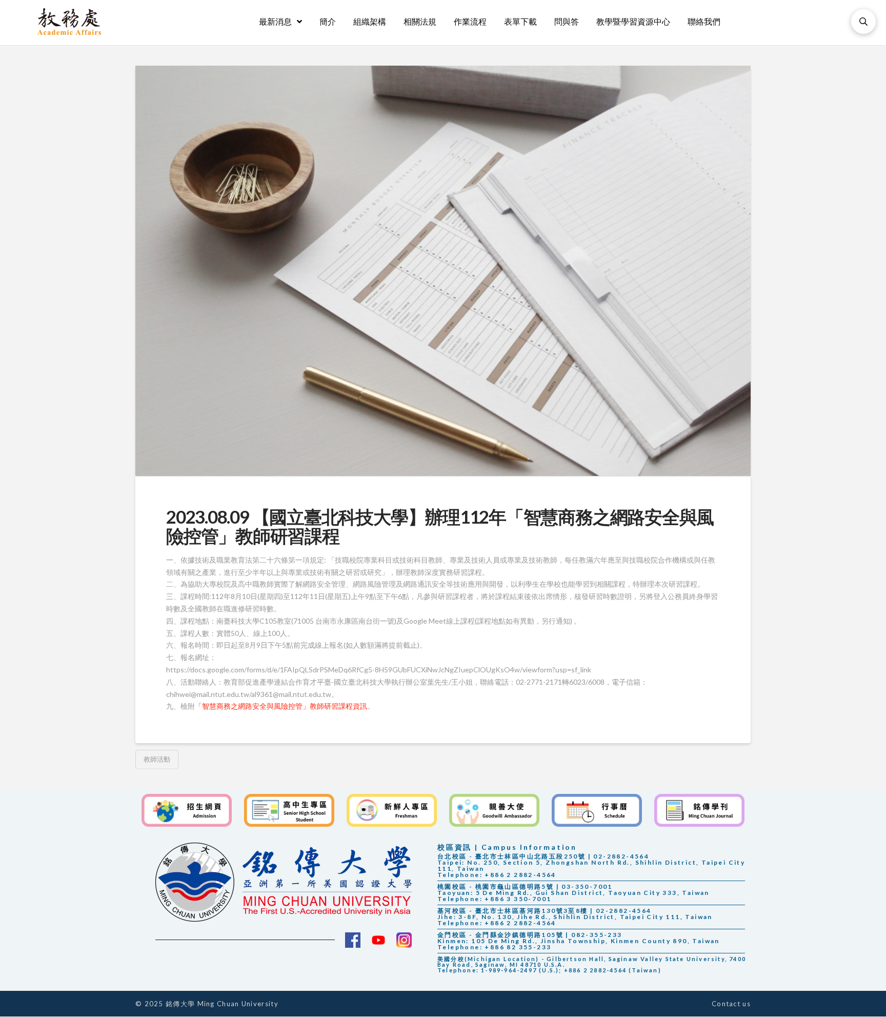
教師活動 (157, 759)
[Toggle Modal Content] (863, 21)
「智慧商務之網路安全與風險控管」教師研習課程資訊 (281, 706)
